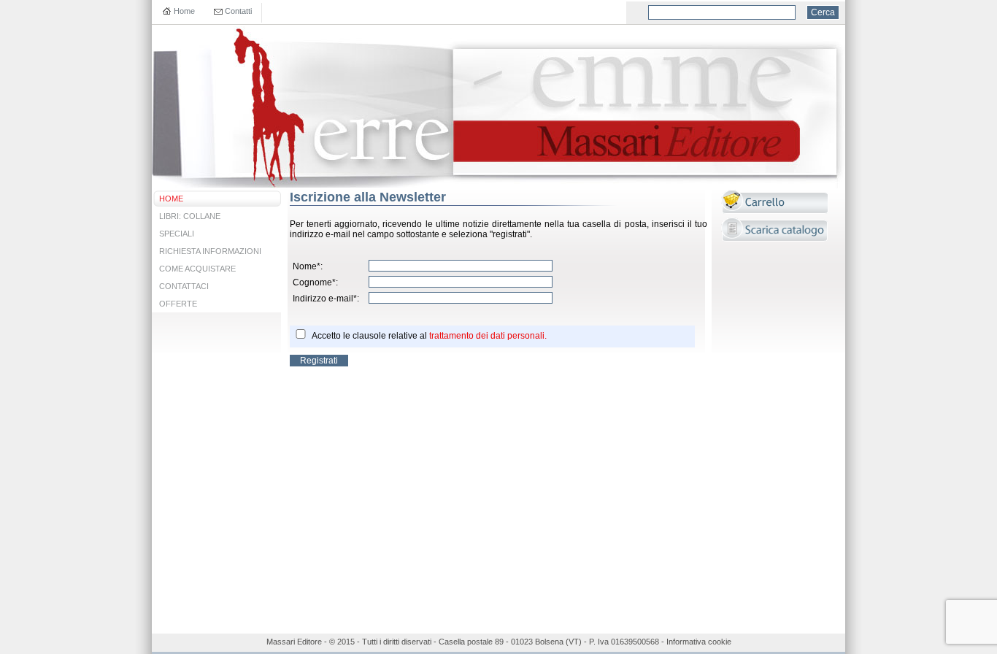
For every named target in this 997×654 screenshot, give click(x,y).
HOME (171, 198)
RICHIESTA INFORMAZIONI (210, 251)
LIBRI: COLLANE (189, 216)
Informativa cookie (698, 641)
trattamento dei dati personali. (488, 336)
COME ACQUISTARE (197, 268)
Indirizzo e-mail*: (326, 298)
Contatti (238, 11)
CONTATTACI (184, 286)
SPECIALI (176, 233)
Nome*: (308, 266)
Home (184, 11)
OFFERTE (178, 303)
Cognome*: (315, 282)
